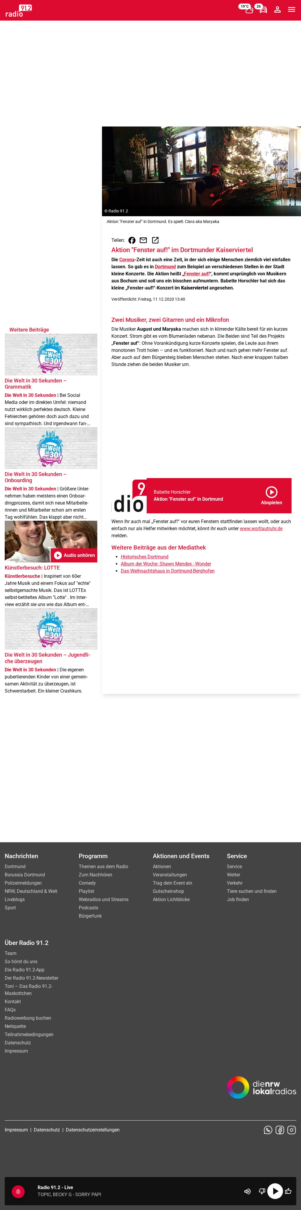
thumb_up (288, 1191)
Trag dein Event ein (172, 883)
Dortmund (165, 266)
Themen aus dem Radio (103, 866)
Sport (10, 908)
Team (10, 953)
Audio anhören (74, 555)
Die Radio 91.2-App (24, 970)
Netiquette (15, 1026)
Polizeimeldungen (23, 883)
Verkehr (235, 883)
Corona (127, 259)
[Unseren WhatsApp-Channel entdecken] (268, 1130)
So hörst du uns (21, 961)
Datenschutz (18, 1043)
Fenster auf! (197, 274)
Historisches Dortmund (144, 557)
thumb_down (262, 1191)
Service (234, 866)
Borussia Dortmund (25, 875)
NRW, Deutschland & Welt (31, 891)
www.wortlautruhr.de (261, 528)
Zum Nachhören (95, 875)
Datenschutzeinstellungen (93, 1130)
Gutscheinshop (168, 891)
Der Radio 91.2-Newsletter (31, 978)
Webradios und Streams (103, 899)
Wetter (233, 875)
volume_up (247, 1191)
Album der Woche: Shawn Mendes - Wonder (166, 564)
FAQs (10, 1010)
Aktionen (162, 866)
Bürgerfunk (90, 916)
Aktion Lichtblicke (171, 899)
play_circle (275, 1191)
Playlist (86, 891)
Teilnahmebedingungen (29, 1034)
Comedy (87, 883)
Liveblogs (15, 899)
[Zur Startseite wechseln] (19, 10)
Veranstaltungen (170, 875)
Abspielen (271, 494)
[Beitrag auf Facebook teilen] (132, 240)
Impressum (16, 1051)
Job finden (238, 899)
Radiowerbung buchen (28, 1018)
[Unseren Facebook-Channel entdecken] (280, 1130)
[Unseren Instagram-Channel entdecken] (291, 1130)
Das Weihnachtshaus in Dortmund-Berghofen (168, 571)
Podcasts (88, 908)
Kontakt (13, 1001)
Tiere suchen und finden (252, 891)
